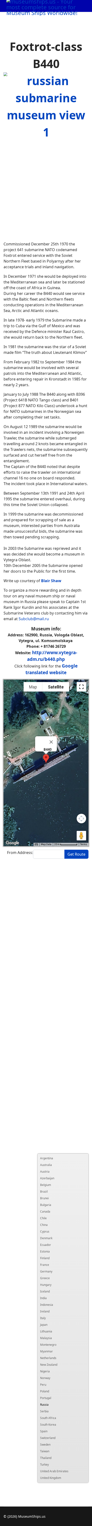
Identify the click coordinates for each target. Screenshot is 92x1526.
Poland (44, 1391)
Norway (45, 1378)
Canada (45, 1211)
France (44, 1265)
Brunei (44, 1198)
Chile (43, 1218)
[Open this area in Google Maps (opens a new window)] (12, 843)
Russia (44, 1405)
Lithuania (46, 1331)
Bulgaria (45, 1205)
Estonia (45, 1251)
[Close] (51, 742)
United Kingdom (50, 1478)
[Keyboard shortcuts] (36, 844)
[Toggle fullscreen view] (81, 687)
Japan (43, 1325)
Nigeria (45, 1371)
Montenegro (48, 1345)
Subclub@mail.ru (34, 618)
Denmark (46, 1238)
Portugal (45, 1398)
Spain (43, 1431)
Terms (83, 844)
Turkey (44, 1465)
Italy (43, 1318)
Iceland (45, 1291)
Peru (43, 1385)
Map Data (46, 844)
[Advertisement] (46, 191)
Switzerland (47, 1438)
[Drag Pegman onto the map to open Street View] (81, 835)
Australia (46, 1165)
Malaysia (46, 1338)
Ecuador (45, 1245)
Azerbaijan (47, 1178)
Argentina (46, 1158)
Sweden (45, 1445)
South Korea (48, 1425)
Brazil (44, 1192)
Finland (45, 1258)
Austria (45, 1172)
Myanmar (46, 1351)
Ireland (45, 1311)
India (43, 1298)
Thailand (45, 1458)
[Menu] (78, 18)
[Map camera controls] (81, 818)
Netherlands (48, 1358)
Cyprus (44, 1231)
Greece (45, 1278)
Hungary (45, 1285)
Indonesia (46, 1305)
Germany (46, 1271)
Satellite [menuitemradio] (56, 686)
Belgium (45, 1185)
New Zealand (48, 1365)
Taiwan (44, 1451)
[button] (46, 758)
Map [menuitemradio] (33, 686)
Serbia (44, 1411)
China (44, 1225)
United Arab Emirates (54, 1471)
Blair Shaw (51, 580)
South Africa (48, 1418)
